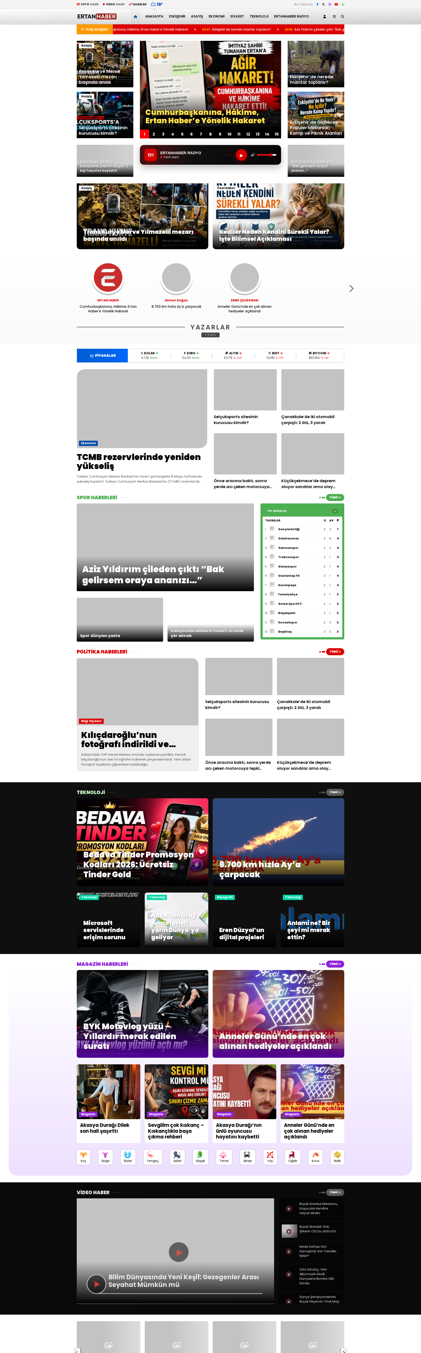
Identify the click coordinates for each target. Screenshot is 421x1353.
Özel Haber (226, 188)
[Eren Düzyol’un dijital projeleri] (244, 946)
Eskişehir (177, 16)
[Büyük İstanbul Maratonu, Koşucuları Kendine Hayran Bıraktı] (289, 1214)
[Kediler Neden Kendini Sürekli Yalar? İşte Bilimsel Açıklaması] (278, 248)
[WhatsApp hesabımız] (343, 4)
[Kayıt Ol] (325, 16)
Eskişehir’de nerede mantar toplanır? (144, 29)
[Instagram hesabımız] (329, 4)
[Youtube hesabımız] (336, 4)
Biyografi (225, 897)
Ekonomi (217, 16)
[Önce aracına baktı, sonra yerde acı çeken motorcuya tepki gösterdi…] (245, 453)
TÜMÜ (210, 335)
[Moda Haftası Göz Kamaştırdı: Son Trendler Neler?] (289, 1256)
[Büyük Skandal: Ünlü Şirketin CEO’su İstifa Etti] (289, 1236)
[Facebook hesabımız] (317, 4)
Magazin (88, 1114)
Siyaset (237, 16)
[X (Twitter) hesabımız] (323, 4)
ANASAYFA (154, 16)
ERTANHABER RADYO (291, 16)
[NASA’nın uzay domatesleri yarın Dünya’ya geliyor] (176, 946)
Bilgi (84, 721)
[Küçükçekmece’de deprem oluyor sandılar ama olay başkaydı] (312, 453)
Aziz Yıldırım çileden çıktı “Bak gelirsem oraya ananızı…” (241, 29)
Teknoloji (259, 16)
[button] (136, 16)
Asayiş (197, 16)
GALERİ (90, 4)
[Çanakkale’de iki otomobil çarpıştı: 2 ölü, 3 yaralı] (312, 389)
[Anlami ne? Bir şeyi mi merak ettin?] (312, 946)
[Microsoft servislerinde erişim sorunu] (108, 898)
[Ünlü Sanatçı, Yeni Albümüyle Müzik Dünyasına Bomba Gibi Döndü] (289, 1279)
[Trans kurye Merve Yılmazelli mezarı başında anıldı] (142, 248)
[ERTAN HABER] (97, 17)
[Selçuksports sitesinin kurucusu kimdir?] (245, 389)
